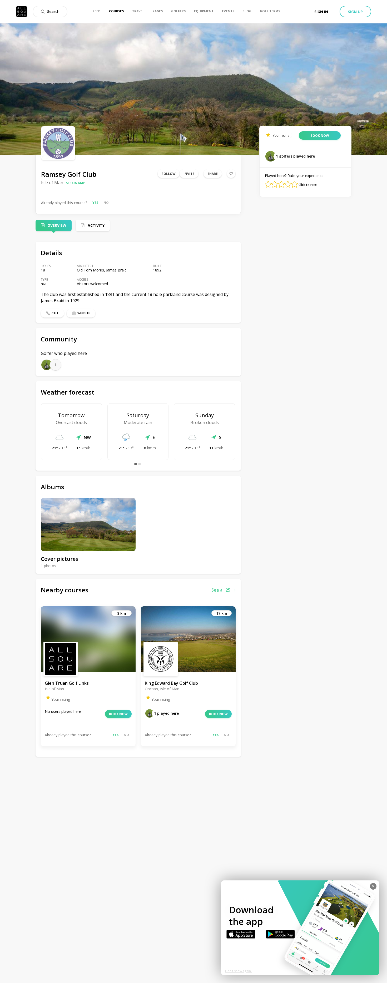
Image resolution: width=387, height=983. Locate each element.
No (106, 202)
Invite (188, 174)
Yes (95, 202)
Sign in (321, 11)
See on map (75, 183)
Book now (118, 714)
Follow (169, 174)
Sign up (355, 11)
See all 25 (220, 590)
